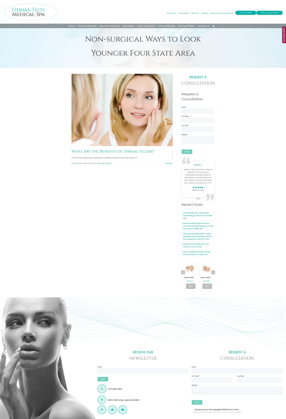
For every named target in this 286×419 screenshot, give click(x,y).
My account (171, 13)
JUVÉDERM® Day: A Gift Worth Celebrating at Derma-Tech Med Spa (197, 216)
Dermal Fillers (106, 163)
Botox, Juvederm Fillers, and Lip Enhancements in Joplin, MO (196, 253)
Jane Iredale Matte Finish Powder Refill (189, 277)
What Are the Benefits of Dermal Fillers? (113, 151)
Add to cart (191, 286)
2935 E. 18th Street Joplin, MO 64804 (123, 400)
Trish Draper (78, 163)
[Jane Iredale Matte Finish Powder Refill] (189, 269)
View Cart (195, 13)
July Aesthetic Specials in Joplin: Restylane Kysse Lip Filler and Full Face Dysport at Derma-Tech (197, 236)
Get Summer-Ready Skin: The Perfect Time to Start (196, 245)
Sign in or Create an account (221, 13)
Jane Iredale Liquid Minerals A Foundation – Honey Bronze (206, 277)
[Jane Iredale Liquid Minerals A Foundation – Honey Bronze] (206, 269)
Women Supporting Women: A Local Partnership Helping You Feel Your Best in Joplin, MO (198, 226)
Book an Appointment (269, 13)
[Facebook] (102, 409)
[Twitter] (112, 409)
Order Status (184, 13)
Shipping (204, 13)
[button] (213, 26)
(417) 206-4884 (246, 13)
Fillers (100, 163)
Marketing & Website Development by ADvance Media (217, 412)
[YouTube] (122, 409)
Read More (169, 163)
